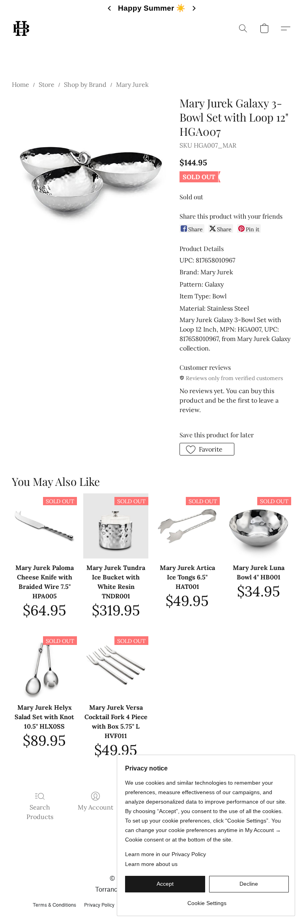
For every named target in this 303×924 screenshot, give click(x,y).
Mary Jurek (132, 84)
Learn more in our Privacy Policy (165, 854)
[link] (207, 900)
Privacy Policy (99, 905)
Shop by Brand (85, 84)
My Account (95, 807)
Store (46, 84)
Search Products (39, 812)
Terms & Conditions (54, 905)
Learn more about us (151, 864)
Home (20, 84)
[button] (21, 28)
